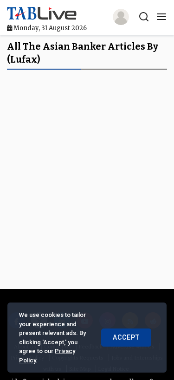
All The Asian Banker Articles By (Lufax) (82, 53)
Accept (126, 337)
